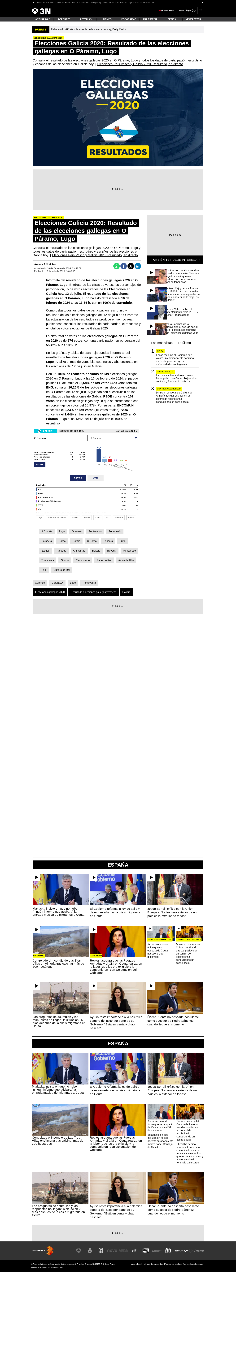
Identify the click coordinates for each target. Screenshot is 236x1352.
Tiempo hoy (96, 2)
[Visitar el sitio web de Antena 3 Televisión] (78, 1250)
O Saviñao (79, 550)
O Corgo (92, 541)
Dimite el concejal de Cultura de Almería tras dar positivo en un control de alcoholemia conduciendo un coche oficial (174, 397)
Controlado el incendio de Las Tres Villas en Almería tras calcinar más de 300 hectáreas (58, 963)
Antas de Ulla (126, 560)
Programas (128, 19)
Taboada (61, 550)
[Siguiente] (202, 2)
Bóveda (111, 550)
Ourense (77, 531)
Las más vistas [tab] (162, 343)
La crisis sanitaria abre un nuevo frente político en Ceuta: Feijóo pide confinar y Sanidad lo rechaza (176, 378)
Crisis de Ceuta (165, 372)
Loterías (86, 19)
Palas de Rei (104, 560)
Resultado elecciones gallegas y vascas (93, 592)
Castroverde (83, 560)
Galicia (126, 592)
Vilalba (87, 517)
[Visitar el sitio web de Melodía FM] (168, 1250)
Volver (40, 464)
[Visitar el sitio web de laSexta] (90, 1250)
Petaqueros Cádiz (111, 2)
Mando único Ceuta (80, 2)
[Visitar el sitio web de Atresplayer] (184, 1250)
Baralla (96, 550)
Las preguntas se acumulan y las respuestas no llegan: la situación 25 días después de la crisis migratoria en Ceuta (59, 1021)
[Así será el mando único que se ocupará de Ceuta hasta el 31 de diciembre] (161, 933)
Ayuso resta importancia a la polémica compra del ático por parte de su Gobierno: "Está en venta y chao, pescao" (116, 1022)
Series (172, 19)
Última (168, 10)
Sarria (98, 517)
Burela (131, 517)
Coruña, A (57, 582)
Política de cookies (173, 1264)
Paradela (46, 541)
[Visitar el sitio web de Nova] (112, 1250)
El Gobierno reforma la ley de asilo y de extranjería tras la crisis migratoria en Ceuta (115, 912)
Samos (45, 550)
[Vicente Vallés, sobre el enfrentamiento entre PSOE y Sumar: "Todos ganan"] (157, 312)
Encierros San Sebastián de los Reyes (54, 2)
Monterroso (129, 550)
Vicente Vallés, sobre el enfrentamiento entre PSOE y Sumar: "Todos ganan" (181, 312)
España (118, 1043)
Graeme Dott (148, 2)
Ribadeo (119, 517)
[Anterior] (33, 2)
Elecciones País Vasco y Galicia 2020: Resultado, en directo (140, 64)
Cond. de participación (193, 1264)
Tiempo (107, 19)
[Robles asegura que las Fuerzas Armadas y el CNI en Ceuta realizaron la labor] (118, 941)
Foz (107, 517)
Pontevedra (95, 531)
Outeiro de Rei (61, 570)
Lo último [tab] (184, 343)
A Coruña (46, 531)
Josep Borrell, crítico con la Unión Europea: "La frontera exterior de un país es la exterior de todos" (172, 912)
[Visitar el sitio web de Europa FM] (157, 1250)
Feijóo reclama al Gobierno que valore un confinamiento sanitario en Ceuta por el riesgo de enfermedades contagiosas (175, 360)
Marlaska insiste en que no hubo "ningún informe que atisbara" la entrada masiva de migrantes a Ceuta (58, 911)
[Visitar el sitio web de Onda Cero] (146, 1250)
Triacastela (47, 560)
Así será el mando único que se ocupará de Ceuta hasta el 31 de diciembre (157, 950)
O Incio (65, 560)
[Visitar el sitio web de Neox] (101, 1250)
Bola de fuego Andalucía (131, 2)
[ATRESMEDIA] (42, 1251)
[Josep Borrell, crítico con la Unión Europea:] (175, 889)
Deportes (64, 19)
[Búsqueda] (201, 10)
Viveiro (75, 517)
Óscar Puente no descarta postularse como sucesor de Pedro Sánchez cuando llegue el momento (173, 1020)
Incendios (38, 956)
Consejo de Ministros (160, 940)
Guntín (76, 541)
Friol (44, 570)
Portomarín (115, 531)
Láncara (108, 541)
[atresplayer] (187, 10)
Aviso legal (136, 1264)
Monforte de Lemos (57, 517)
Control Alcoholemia (169, 389)
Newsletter (193, 19)
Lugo (40, 517)
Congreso (96, 956)
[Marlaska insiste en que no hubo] (61, 889)
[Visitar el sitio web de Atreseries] (134, 1250)
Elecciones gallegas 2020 (50, 592)
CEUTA (160, 351)
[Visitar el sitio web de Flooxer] (199, 1250)
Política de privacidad (153, 1264)
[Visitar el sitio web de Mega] (123, 1250)
